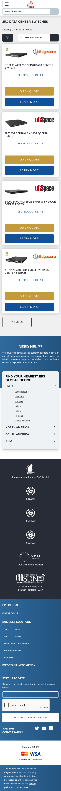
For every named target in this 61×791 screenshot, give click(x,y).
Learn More (29, 101)
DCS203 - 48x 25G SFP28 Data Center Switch (29, 66)
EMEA (9, 386)
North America (17, 427)
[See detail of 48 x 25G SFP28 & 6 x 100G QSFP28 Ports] (16, 123)
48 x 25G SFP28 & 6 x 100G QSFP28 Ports (26, 134)
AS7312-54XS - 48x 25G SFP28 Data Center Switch (27, 271)
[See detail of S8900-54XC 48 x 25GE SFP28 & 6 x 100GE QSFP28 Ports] (16, 191)
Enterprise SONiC (13, 650)
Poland (18, 411)
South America (17, 434)
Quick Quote (29, 91)
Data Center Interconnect (16, 643)
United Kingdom (22, 421)
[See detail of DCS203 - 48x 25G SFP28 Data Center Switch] (16, 55)
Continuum (36, 759)
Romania (19, 416)
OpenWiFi (9, 657)
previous (17, 322)
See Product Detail (30, 75)
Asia (8, 441)
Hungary (19, 401)
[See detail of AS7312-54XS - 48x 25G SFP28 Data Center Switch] (16, 260)
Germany (19, 397)
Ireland (18, 406)
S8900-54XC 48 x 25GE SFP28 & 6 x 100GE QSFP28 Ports (30, 203)
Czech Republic (22, 392)
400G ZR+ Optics (12, 636)
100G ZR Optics (12, 629)
